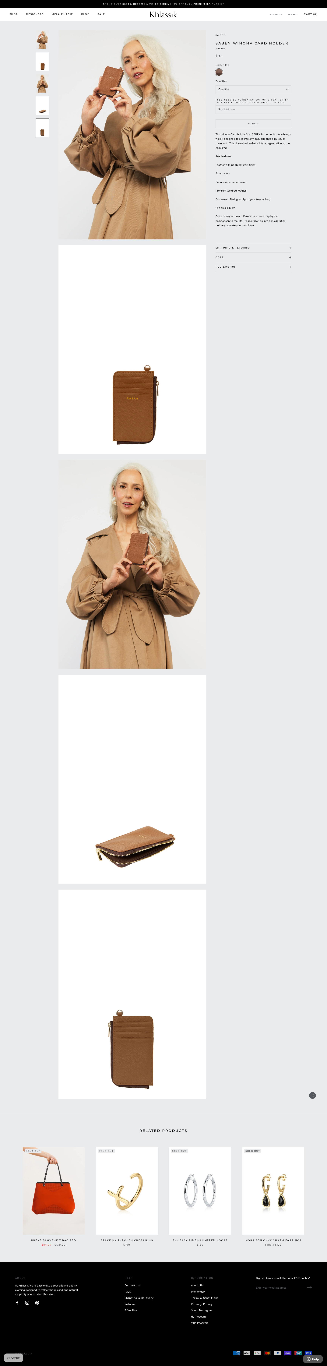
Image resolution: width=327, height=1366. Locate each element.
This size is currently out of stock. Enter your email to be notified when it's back (252, 101)
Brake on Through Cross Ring (126, 1240)
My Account (198, 1316)
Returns (130, 1304)
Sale (101, 14)
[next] (315, 1192)
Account (276, 14)
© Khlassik (23, 1353)
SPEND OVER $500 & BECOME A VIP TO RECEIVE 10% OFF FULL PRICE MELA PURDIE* (163, 4)
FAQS (128, 1292)
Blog (85, 14)
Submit (253, 123)
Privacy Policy (201, 1304)
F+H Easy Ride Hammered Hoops (200, 1240)
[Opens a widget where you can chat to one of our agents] (312, 1359)
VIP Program (199, 1323)
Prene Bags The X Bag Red (53, 1240)
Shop (13, 14)
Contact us (132, 1285)
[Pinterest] (37, 1303)
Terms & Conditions (204, 1298)
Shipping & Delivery (139, 1298)
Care (220, 257)
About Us (197, 1285)
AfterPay (131, 1310)
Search (293, 14)
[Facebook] (17, 1303)
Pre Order (198, 1292)
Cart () (311, 14)
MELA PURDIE (62, 14)
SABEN (221, 35)
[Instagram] (27, 1303)
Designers (35, 14)
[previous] (12, 1192)
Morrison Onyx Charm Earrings (273, 1240)
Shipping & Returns (232, 247)
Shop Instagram (201, 1310)
